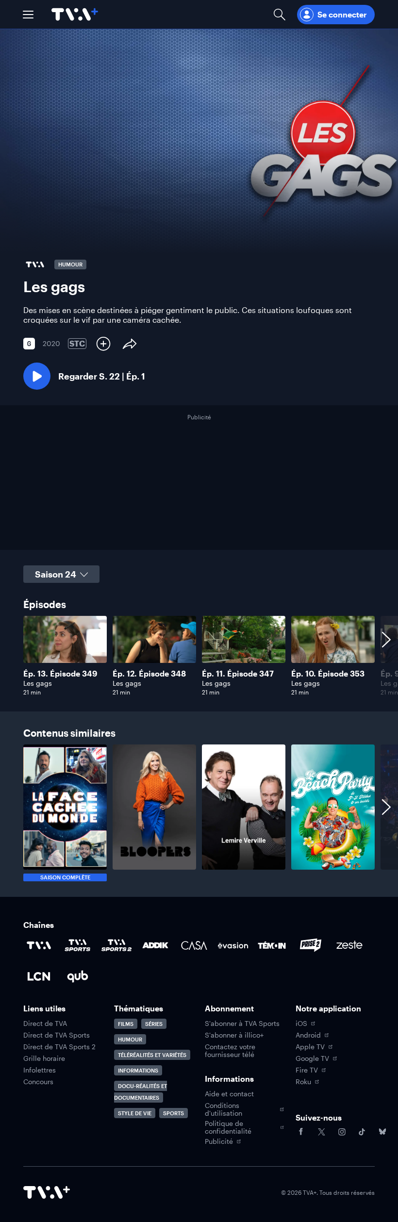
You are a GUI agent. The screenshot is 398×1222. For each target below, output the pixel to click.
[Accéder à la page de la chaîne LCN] (38, 976)
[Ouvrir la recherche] (279, 14)
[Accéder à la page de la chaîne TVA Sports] (77, 945)
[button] (28, 14)
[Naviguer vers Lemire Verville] (243, 812)
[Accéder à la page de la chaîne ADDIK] (155, 945)
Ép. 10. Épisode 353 (328, 673)
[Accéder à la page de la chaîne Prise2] (310, 945)
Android (308, 1035)
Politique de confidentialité (228, 1127)
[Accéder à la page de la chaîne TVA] (38, 945)
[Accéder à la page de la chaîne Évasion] (233, 945)
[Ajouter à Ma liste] (103, 343)
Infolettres (39, 1070)
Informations (138, 1070)
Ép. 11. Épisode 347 (238, 673)
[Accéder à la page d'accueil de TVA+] (46, 1192)
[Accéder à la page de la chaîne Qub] (77, 976)
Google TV (312, 1058)
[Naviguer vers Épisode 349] (65, 656)
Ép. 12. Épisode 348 (149, 673)
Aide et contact (229, 1094)
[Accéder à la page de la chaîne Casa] (194, 945)
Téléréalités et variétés (152, 1055)
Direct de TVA (45, 1023)
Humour (130, 1039)
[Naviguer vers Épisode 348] (154, 656)
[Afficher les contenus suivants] (386, 656)
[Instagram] (341, 1131)
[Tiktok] (362, 1131)
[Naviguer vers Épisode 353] (333, 656)
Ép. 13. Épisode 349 (60, 673)
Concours (38, 1082)
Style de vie (134, 1113)
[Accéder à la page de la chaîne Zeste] (349, 945)
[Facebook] (301, 1131)
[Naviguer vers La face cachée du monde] (65, 812)
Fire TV (307, 1070)
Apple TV (310, 1047)
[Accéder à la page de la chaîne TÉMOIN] (271, 945)
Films (125, 1024)
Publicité (219, 1141)
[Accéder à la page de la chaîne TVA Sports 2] (116, 945)
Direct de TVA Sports (56, 1035)
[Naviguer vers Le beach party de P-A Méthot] (333, 812)
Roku (303, 1082)
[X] (321, 1131)
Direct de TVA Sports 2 (59, 1047)
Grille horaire (44, 1058)
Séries (154, 1024)
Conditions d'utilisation (223, 1109)
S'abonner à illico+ (234, 1035)
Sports (173, 1113)
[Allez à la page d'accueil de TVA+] (74, 14)
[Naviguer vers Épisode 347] (243, 656)
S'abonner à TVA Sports (242, 1023)
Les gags (37, 683)
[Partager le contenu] (129, 343)
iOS (301, 1023)
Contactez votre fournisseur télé (230, 1050)
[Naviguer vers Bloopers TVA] (154, 812)
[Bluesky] (382, 1131)
